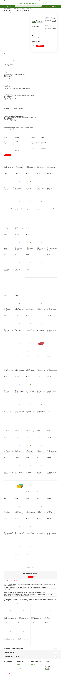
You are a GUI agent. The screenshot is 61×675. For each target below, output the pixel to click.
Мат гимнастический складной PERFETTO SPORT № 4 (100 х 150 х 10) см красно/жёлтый (8, 492)
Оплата (18, 664)
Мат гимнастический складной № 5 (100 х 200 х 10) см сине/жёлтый (19, 310)
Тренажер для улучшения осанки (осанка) (29, 208)
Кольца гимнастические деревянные (29, 249)
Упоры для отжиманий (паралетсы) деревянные (8, 167)
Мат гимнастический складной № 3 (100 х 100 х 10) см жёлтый (52, 431)
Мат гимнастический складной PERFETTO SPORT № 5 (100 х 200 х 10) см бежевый (8, 452)
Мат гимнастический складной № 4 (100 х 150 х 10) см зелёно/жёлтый (52, 533)
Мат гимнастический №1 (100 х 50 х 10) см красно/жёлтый (9, 533)
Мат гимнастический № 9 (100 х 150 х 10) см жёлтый (9, 391)
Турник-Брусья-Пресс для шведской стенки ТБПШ (40, 167)
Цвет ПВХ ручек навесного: (36, 26)
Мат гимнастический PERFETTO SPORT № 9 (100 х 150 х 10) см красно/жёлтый (19, 452)
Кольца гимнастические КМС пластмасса (19, 249)
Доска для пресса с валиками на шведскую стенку (19, 188)
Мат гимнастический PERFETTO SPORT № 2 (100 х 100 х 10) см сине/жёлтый (8, 513)
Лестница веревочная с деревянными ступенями (41, 249)
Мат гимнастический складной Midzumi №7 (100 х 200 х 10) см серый (52, 553)
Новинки (30, 3)
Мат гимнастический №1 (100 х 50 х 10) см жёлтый (41, 472)
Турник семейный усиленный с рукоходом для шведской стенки (8, 208)
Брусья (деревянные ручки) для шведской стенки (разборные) (19, 208)
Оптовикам (20, 3)
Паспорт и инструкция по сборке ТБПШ (9, 58)
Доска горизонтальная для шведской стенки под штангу (41, 208)
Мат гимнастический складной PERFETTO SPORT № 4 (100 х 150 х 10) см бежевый (19, 472)
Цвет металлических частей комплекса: (36, 19)
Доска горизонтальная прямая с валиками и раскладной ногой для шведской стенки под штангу (41, 188)
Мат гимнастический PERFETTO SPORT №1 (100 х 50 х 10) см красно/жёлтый (41, 533)
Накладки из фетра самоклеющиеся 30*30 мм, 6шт (23, 639)
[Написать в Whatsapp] (46, 2)
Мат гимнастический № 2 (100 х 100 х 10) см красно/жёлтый (52, 411)
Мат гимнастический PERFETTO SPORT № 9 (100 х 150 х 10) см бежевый (51, 330)
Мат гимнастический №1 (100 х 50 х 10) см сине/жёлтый (9, 310)
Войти (4, 662)
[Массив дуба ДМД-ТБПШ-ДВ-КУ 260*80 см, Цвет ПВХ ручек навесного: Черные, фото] (33, 30)
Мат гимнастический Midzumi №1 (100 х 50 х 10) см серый (41, 553)
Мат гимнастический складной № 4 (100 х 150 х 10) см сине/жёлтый (8, 330)
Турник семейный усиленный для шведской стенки (30, 228)
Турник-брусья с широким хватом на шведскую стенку (30, 167)
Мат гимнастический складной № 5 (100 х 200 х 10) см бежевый (51, 350)
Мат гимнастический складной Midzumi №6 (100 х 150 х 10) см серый (30, 553)
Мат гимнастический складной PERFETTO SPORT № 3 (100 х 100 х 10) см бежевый (30, 350)
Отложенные (33, 664)
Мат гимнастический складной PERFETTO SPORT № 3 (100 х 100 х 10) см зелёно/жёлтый (30, 330)
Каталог (24, 3)
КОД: (4, 166)
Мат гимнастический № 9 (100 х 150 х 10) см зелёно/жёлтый (52, 370)
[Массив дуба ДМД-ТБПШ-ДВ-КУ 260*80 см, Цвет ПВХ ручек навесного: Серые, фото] (36, 30)
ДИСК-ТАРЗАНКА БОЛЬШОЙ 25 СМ (52, 249)
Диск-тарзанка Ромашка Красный (7, 289)
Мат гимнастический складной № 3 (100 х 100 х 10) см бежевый (51, 492)
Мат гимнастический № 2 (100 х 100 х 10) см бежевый (9, 431)
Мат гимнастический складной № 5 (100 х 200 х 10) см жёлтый (52, 452)
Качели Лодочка (39, 268)
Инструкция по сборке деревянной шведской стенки (11, 56)
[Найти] (41, 6)
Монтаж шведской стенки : (36, 41)
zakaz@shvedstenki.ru (48, 669)
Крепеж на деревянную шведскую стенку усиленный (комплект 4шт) (10, 618)
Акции (27, 3)
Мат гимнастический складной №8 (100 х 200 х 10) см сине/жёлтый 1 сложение (30, 391)
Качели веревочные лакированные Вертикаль (9, 269)
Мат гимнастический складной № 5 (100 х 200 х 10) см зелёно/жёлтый (19, 370)
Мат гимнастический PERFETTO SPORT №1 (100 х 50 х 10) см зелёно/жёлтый (30, 533)
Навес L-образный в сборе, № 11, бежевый (49, 618)
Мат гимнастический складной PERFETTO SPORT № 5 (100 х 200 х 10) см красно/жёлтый (30, 411)
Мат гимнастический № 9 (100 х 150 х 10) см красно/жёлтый (41, 370)
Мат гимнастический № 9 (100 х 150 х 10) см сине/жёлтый (41, 310)
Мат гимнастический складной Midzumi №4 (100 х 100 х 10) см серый (19, 553)
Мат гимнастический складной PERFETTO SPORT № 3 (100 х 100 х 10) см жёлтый (41, 330)
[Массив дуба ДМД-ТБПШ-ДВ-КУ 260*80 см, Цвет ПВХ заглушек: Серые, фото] (36, 38)
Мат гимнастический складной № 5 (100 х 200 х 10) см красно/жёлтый (9, 370)
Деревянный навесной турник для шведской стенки (19, 228)
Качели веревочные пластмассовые (18, 269)
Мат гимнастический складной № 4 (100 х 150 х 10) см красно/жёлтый (41, 513)
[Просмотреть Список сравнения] (45, 3)
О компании (19, 668)
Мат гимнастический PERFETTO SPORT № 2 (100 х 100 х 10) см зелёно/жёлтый (41, 492)
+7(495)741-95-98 (47, 665)
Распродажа (34, 3)
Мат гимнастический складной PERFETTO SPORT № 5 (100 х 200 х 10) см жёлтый (30, 370)
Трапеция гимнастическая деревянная (29, 269)
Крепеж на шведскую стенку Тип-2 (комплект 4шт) (24, 618)
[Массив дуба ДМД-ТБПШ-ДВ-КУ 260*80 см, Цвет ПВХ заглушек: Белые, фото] (39, 38)
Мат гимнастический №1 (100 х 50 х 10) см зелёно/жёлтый (19, 533)
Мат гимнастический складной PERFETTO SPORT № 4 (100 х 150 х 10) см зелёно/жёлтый (19, 492)
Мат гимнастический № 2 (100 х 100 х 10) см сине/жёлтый (30, 310)
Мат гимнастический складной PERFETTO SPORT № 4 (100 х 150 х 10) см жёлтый (30, 513)
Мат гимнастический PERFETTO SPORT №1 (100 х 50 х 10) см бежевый (51, 513)
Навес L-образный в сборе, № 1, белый (10, 639)
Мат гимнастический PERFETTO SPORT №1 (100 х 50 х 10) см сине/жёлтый (30, 452)
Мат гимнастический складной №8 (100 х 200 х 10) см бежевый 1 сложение (19, 391)
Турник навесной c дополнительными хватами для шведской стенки (19, 167)
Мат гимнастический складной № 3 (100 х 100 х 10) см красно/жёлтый (41, 350)
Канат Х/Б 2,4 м (6, 248)
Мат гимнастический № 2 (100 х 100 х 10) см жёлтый (30, 431)
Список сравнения (33, 665)
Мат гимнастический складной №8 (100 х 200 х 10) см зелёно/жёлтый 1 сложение (51, 391)
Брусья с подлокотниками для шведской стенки (51, 167)
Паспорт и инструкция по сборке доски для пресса (11, 60)
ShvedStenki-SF (17, 143)
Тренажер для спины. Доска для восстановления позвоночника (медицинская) (8, 228)
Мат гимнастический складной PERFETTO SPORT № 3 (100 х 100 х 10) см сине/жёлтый (19, 330)
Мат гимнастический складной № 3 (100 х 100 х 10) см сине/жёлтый (51, 310)
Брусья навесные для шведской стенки (9, 188)
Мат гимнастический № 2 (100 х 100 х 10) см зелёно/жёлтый (19, 431)
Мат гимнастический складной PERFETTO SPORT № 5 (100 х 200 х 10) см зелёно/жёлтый (41, 411)
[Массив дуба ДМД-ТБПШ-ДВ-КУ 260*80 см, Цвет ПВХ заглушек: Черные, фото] (33, 38)
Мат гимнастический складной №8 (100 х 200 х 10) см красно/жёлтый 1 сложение (41, 391)
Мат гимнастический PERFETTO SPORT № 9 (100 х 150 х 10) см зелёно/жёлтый (8, 350)
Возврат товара (19, 665)
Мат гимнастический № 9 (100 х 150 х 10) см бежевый (9, 411)
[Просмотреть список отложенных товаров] (43, 3)
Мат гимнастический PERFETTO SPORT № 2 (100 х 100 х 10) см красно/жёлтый (19, 513)
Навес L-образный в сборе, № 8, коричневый (36, 618)
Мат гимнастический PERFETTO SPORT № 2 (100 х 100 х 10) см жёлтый (30, 492)
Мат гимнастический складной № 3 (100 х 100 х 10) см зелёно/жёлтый (41, 431)
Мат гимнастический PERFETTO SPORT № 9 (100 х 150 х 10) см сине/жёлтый (19, 350)
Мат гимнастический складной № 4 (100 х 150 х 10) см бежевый (8, 553)
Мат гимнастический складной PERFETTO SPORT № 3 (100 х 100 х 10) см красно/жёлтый (8, 472)
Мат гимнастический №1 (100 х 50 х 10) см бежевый (30, 472)
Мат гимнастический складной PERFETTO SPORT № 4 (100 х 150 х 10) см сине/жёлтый (51, 472)
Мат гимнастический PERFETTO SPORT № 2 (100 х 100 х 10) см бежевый (41, 452)
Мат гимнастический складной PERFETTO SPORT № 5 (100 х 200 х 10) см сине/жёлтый (19, 411)
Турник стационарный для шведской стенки (29, 188)
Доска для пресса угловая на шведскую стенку (51, 188)
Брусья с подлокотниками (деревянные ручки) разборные (51, 208)
